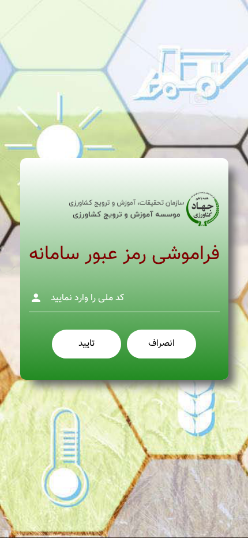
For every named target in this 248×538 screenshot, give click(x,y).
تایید (86, 344)
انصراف (161, 344)
